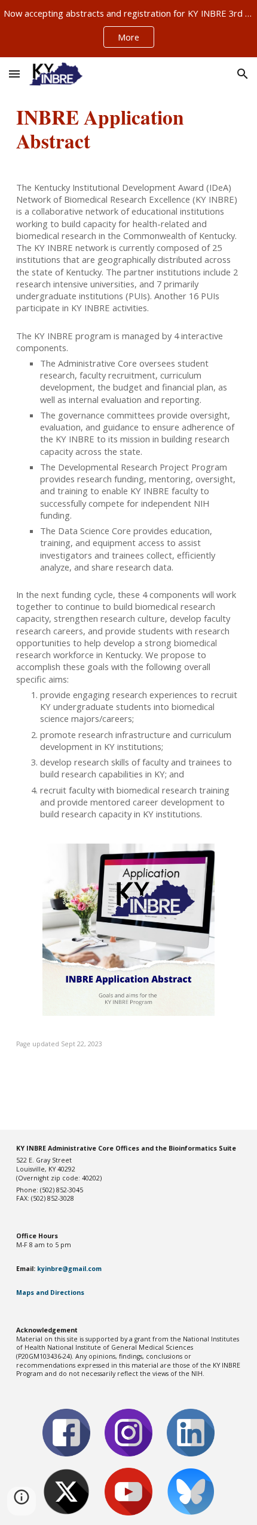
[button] (14, 73)
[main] (128, 128)
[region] (128, 28)
